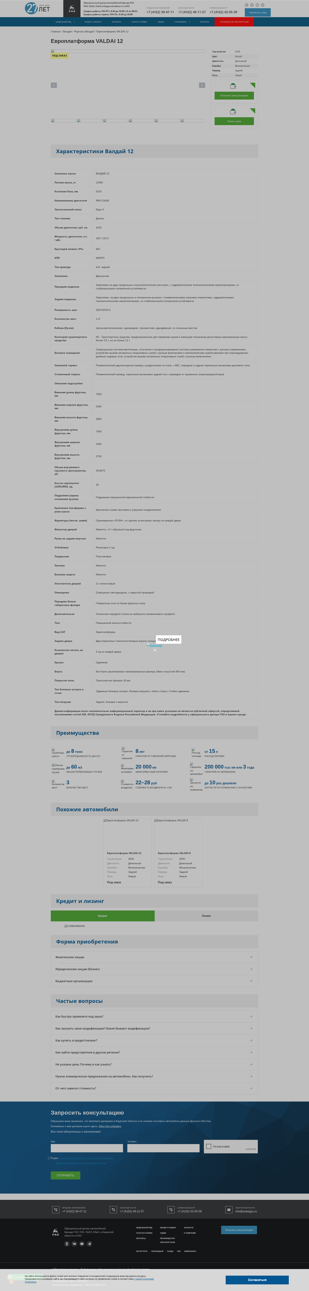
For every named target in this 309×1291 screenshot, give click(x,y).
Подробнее (169, 639)
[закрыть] (155, 650)
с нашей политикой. (144, 1279)
